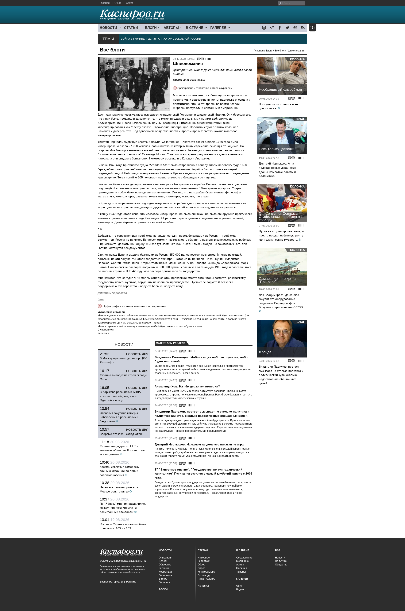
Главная (105, 2)
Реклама (131, 581)
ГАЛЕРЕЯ (218, 28)
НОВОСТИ (108, 28)
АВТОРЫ (171, 28)
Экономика (165, 575)
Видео (240, 589)
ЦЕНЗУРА (154, 38)
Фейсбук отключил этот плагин (161, 319)
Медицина (242, 561)
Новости (280, 557)
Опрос (201, 568)
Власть (163, 561)
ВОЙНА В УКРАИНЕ (133, 38)
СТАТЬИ (131, 28)
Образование (244, 557)
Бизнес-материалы (111, 581)
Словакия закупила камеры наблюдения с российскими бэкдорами (119, 417)
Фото (239, 585)
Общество (165, 564)
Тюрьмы (241, 571)
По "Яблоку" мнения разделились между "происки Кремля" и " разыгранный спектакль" (123, 508)
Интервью (204, 557)
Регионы (164, 568)
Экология (164, 582)
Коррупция (165, 571)
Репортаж (203, 561)
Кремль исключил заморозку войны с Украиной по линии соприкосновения (119, 471)
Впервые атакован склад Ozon (121, 434)
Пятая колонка (206, 578)
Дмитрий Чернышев (112, 292)
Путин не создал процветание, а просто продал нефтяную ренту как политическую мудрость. (281, 235)
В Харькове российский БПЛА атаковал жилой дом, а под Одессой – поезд (120, 396)
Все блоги (280, 50)
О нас (118, 2)
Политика (281, 561)
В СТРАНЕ (194, 28)
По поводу (204, 575)
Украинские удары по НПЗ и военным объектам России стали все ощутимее (123, 450)
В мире (163, 578)
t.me (101, 299)
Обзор (201, 564)
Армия (240, 564)
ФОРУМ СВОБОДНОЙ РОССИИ (182, 38)
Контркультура (206, 571)
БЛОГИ (151, 28)
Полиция (241, 568)
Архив (129, 2)
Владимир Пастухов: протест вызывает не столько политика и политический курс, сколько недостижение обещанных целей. (281, 375)
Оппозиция (165, 557)
